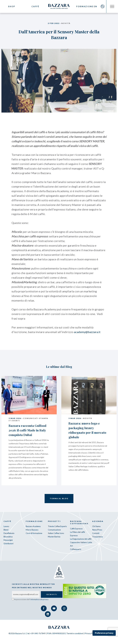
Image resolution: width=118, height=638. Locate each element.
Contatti (95, 533)
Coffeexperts (75, 549)
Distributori (8, 543)
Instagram (64, 608)
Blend (6, 530)
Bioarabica (8, 536)
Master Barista (54, 536)
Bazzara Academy (33, 526)
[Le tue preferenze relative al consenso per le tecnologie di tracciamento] (104, 633)
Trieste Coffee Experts (57, 526)
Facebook (44, 608)
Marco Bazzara (32, 530)
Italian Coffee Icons (56, 533)
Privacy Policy (90, 633)
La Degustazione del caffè (80, 539)
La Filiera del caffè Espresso (77, 534)
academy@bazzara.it (87, 332)
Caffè (35, 6)
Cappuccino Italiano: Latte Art (81, 544)
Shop (11, 6)
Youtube (54, 608)
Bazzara (59, 627)
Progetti (54, 521)
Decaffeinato (9, 533)
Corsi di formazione (34, 533)
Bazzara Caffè (59, 6)
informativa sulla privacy (39, 599)
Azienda (97, 521)
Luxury (6, 526)
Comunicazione (54, 530)
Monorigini (8, 540)
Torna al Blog (59, 498)
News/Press (97, 530)
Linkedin (48, 614)
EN (95, 6)
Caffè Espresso (76, 528)
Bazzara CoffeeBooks (79, 522)
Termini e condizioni (74, 633)
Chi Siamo (96, 526)
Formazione (82, 6)
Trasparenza (97, 536)
